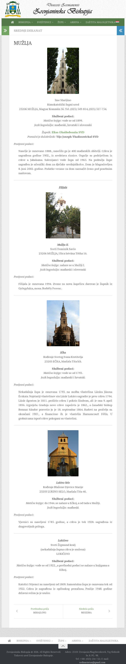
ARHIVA (74, 22)
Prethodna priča (40, 610)
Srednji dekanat (28, 30)
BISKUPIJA (24, 22)
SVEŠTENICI (44, 22)
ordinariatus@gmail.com (92, 662)
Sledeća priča (86, 610)
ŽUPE (61, 22)
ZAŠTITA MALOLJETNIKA (100, 22)
